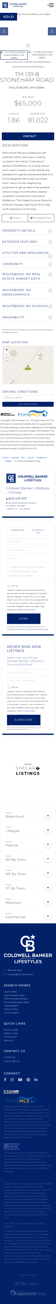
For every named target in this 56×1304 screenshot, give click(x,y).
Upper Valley (10, 991)
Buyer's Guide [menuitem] (11, 1030)
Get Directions (28, 404)
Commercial (16, 917)
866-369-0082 (14, 970)
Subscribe (24, 719)
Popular (12, 845)
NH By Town (16, 859)
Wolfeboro (41, 457)
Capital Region (11, 1005)
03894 (8, 461)
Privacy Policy (28, 609)
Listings (15, 457)
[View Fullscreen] (6, 361)
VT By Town (15, 888)
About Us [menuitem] (8, 1040)
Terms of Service (36, 629)
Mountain (13, 903)
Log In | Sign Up (11, 1061)
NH (22, 457)
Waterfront (15, 816)
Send (23, 618)
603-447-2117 (18, 498)
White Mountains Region (16, 998)
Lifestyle (13, 831)
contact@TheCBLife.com (20, 974)
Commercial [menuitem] (10, 1036)
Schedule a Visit (38, 531)
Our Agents (24, 509)
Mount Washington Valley (16, 1002)
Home (5, 457)
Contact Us (12, 509)
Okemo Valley (11, 1009)
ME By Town (16, 874)
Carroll (30, 457)
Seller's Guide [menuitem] (11, 1033)
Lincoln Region (11, 1012)
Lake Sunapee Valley (14, 995)
